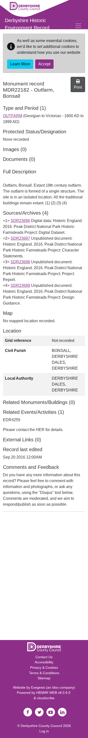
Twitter (39, 712)
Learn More (20, 64)
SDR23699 (20, 285)
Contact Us (44, 657)
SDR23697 (20, 238)
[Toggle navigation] (78, 26)
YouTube (50, 712)
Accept (44, 64)
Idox (55, 687)
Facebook (27, 712)
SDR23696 (20, 221)
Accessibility (44, 662)
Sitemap (44, 678)
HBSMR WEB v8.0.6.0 (53, 693)
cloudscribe (46, 698)
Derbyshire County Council (41, 726)
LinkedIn (62, 712)
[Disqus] (44, 576)
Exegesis (38, 687)
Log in (44, 731)
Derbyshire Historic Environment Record (27, 24)
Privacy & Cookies (44, 667)
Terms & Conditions (44, 673)
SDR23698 (20, 262)
